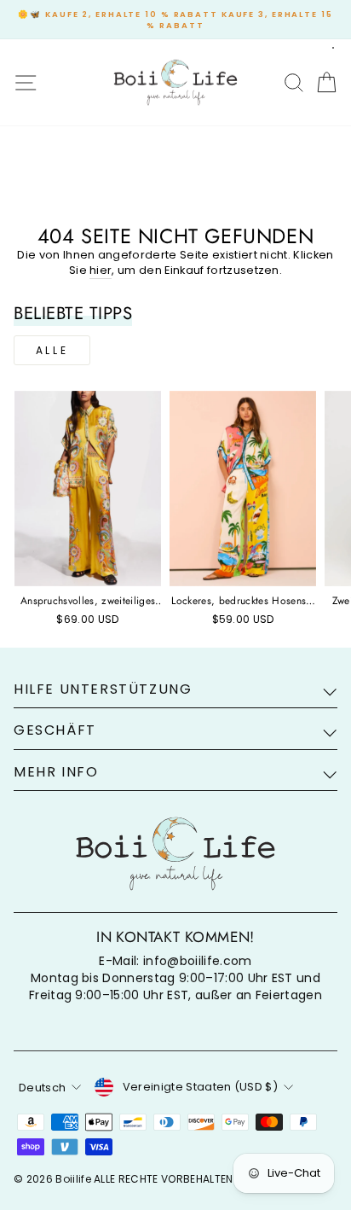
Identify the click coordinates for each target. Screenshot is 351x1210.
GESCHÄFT (55, 730)
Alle (52, 350)
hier (100, 270)
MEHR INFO (56, 772)
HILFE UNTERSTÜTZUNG (103, 689)
